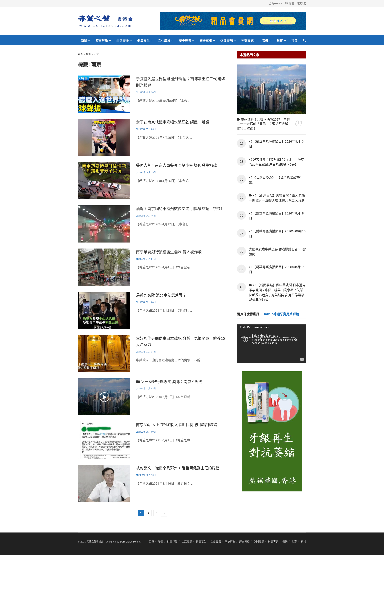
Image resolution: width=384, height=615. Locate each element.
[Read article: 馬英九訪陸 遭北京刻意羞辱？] (104, 310)
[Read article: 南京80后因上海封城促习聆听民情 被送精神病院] (104, 440)
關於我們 (301, 3)
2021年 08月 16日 (147, 474)
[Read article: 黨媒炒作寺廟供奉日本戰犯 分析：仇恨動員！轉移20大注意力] (104, 353)
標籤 (88, 54)
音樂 (265, 40)
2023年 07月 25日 (147, 129)
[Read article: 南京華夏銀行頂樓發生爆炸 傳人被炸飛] (104, 267)
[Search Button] (304, 40)
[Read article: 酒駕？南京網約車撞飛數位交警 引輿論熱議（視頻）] (104, 224)
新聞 (84, 40)
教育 (280, 40)
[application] (271, 343)
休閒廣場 (226, 40)
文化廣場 (164, 40)
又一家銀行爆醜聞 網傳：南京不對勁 (171, 381)
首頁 (80, 54)
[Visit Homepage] (105, 21)
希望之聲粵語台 (95, 541)
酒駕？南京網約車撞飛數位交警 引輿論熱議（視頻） (180, 208)
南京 (96, 54)
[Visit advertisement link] (233, 21)
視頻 (294, 40)
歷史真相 (206, 40)
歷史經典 (185, 40)
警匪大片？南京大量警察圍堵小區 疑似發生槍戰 (176, 165)
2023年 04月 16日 (147, 215)
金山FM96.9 (275, 3)
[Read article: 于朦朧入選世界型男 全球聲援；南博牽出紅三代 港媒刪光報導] (104, 94)
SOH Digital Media (130, 541)
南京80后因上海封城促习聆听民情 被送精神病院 (176, 424)
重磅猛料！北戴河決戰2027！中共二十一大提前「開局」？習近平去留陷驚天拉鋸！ (263, 124)
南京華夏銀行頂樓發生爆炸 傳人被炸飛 (169, 251)
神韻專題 (247, 40)
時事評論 (102, 40)
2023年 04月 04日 (147, 258)
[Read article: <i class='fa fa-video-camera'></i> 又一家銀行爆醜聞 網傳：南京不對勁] (104, 397)
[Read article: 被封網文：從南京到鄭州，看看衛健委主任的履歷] (104, 483)
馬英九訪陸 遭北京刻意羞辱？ (161, 295)
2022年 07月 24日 (147, 351)
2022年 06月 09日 (147, 431)
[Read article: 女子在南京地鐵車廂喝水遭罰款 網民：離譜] (104, 137)
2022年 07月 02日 (147, 388)
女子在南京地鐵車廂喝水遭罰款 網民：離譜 (172, 122)
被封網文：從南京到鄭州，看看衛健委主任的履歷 (178, 467)
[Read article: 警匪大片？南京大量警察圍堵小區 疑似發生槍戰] (104, 180)
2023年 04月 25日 (147, 172)
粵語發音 (289, 3)
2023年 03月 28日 (147, 302)
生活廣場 (122, 40)
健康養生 (143, 40)
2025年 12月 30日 (147, 92)
